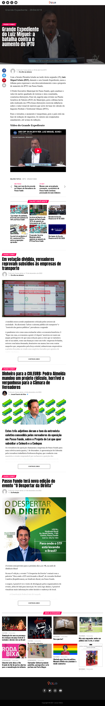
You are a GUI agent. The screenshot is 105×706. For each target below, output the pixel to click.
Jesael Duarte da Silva (18, 394)
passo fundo (32, 179)
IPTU (24, 179)
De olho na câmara (25, 72)
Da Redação (15, 492)
